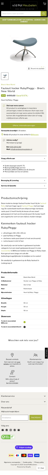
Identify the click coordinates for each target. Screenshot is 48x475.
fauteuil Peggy (27, 206)
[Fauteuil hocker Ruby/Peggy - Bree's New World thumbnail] (4, 76)
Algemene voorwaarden (12, 462)
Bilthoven (34, 135)
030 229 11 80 (15, 147)
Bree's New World (8, 85)
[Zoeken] (44, 13)
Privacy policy (39, 462)
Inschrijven (35, 417)
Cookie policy (27, 462)
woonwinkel (6, 251)
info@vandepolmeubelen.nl (21, 149)
